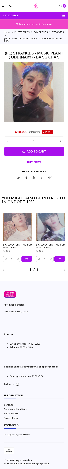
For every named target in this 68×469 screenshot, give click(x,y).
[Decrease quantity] (7, 141)
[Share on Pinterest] (42, 177)
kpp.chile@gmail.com (18, 434)
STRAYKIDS (58, 32)
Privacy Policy (11, 418)
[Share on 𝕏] (26, 177)
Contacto (8, 404)
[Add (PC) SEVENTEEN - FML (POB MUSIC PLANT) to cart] (26, 259)
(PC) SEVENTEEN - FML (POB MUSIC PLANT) (17, 246)
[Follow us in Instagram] (17, 384)
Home (7, 32)
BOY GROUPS (41, 32)
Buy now (34, 162)
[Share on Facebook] (18, 177)
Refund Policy (11, 413)
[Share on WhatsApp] (34, 177)
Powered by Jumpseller (36, 463)
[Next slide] (64, 270)
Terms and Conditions (15, 409)
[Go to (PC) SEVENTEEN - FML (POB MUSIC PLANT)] (17, 227)
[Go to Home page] (35, 5)
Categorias (10, 15)
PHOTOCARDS (22, 32)
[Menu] (3, 6)
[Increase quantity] (61, 141)
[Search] (10, 6)
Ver (50, 24)
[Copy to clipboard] (50, 177)
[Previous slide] (3, 270)
